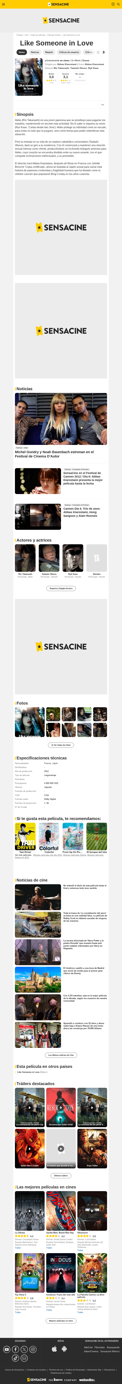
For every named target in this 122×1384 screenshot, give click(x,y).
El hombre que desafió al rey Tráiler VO (61, 1166)
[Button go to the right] (103, 52)
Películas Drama (53, 35)
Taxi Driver (25, 852)
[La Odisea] (30, 1211)
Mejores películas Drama (74, 855)
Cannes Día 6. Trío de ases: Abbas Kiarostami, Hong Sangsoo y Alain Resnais (81, 512)
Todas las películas (37, 35)
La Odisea (20, 1233)
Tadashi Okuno (78, 68)
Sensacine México (109, 1351)
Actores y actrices (34, 540)
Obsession (82, 1233)
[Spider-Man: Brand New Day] (61, 1211)
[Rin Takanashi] (25, 558)
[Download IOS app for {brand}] (56, 1348)
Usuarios (65, 74)
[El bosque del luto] (96, 836)
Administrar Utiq (94, 1370)
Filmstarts (100, 1347)
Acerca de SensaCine (14, 1370)
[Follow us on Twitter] (25, 1349)
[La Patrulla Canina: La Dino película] (92, 1273)
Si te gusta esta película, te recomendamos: (59, 818)
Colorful (49, 852)
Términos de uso (56, 1370)
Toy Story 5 (20, 1295)
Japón (55, 763)
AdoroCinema (91, 1351)
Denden (97, 574)
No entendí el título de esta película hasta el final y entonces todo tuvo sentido (84, 886)
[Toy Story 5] (30, 1273)
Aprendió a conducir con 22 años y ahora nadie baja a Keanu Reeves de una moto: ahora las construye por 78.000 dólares (83, 1026)
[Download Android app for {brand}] (66, 1348)
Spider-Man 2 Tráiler (30, 1166)
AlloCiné (88, 1347)
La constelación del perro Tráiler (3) (92, 1125)
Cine (26, 35)
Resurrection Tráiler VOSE (61, 1125)
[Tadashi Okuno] (49, 558)
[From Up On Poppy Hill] (73, 836)
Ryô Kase (93, 68)
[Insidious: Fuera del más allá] (61, 1273)
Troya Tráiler (92, 1166)
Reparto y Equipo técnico (61, 588)
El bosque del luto (97, 852)
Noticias (24, 388)
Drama (85, 60)
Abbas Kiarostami (66, 64)
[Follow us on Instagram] (33, 1349)
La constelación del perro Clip (29, 1125)
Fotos (22, 703)
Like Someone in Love (32, 1072)
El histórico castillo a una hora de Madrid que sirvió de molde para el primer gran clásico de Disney (83, 971)
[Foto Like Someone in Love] (30, 722)
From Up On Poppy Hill (75, 852)
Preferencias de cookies (61, 1373)
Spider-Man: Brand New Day (60, 1233)
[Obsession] (92, 1211)
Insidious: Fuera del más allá (60, 1295)
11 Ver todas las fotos (61, 745)
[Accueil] (58, 4)
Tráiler (18, 1248)
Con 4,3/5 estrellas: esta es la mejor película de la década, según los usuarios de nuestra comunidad (85, 998)
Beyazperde (113, 1347)
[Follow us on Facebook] (16, 1349)
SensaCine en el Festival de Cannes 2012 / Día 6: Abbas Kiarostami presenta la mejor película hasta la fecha (83, 478)
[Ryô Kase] (73, 558)
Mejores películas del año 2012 (47, 855)
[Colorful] (49, 836)
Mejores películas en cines (61, 1321)
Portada (20, 35)
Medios (51, 74)
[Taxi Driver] (25, 836)
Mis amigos (79, 74)
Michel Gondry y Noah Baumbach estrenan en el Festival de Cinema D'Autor (54, 454)
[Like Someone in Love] (29, 77)
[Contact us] (25, 1358)
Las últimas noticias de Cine (61, 1055)
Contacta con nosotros (36, 1370)
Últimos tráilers (61, 1176)
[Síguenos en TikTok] (16, 1358)
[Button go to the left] (98, 52)
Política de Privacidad (75, 1370)
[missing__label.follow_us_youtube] (7, 1349)
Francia (47, 763)
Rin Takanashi (61, 68)
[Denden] (96, 558)
